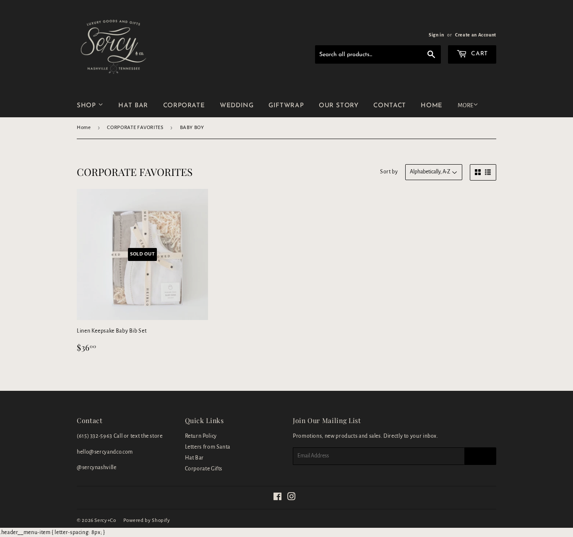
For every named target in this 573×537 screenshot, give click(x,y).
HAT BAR (133, 106)
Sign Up (480, 456)
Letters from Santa (208, 447)
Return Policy (201, 436)
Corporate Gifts (204, 469)
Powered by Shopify (146, 520)
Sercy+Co (105, 520)
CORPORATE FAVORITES (135, 127)
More (465, 105)
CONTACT (389, 106)
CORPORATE (184, 106)
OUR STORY (339, 106)
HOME (432, 106)
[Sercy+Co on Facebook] (277, 498)
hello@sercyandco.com (105, 452)
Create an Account (475, 34)
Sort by (389, 172)
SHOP (87, 106)
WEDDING (236, 106)
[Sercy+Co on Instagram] (291, 498)
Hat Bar (194, 458)
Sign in (436, 34)
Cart (478, 54)
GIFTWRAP (286, 106)
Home (84, 127)
